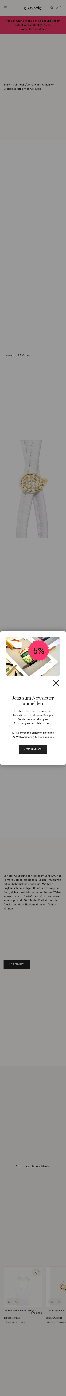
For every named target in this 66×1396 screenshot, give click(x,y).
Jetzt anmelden (33, 749)
